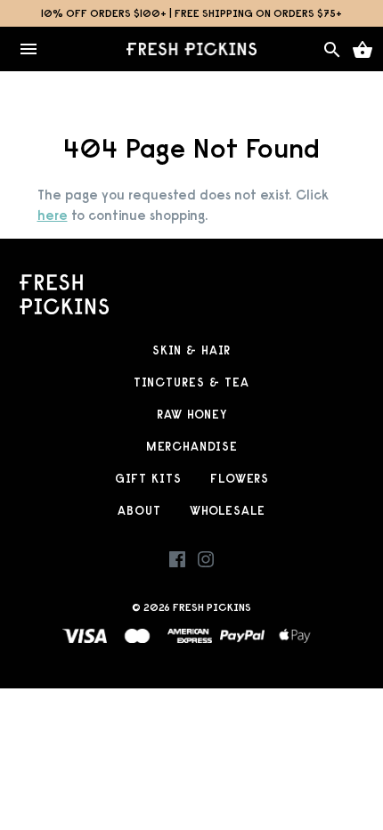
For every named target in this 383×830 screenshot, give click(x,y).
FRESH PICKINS (212, 607)
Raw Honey (192, 414)
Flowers (239, 478)
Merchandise (192, 446)
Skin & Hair (191, 350)
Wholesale (227, 510)
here (52, 215)
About (139, 510)
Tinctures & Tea (191, 382)
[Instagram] (206, 563)
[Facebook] (177, 563)
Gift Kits (148, 478)
